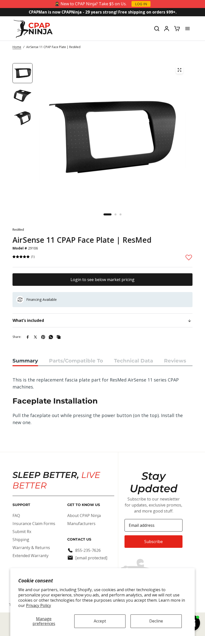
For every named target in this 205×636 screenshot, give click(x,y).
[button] (21, 257)
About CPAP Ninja (84, 515)
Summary (25, 361)
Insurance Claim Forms (33, 523)
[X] (35, 337)
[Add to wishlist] (188, 257)
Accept (100, 621)
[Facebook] (27, 337)
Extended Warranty (30, 555)
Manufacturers (81, 523)
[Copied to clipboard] (58, 337)
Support (21, 504)
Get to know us (83, 504)
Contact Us (79, 539)
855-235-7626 (88, 550)
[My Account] (167, 28)
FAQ (16, 515)
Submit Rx (21, 531)
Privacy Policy (38, 605)
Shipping (20, 539)
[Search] (157, 28)
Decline (156, 621)
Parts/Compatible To (76, 361)
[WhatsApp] (51, 337)
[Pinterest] (43, 337)
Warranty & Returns (31, 547)
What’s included (28, 320)
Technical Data (133, 361)
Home (16, 47)
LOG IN (141, 4)
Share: (16, 337)
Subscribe (153, 541)
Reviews (175, 361)
